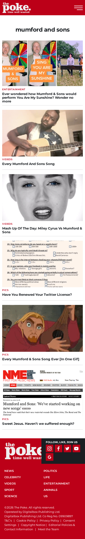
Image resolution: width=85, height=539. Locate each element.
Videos (10, 483)
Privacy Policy (49, 520)
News (9, 471)
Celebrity (12, 477)
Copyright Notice (33, 525)
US (46, 496)
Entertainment (57, 483)
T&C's (8, 520)
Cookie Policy (26, 520)
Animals (50, 489)
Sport (9, 489)
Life (47, 477)
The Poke (27, 7)
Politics (50, 471)
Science (10, 496)
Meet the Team (48, 529)
